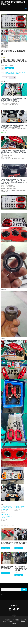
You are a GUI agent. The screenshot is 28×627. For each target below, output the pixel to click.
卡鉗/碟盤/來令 (15, 72)
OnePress (14, 623)
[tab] (5, 77)
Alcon (22, 72)
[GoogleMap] (14, 609)
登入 (2, 594)
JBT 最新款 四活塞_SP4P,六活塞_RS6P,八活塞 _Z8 (6, 516)
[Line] (10, 609)
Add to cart (10, 68)
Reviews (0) (12, 77)
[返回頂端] (14, 616)
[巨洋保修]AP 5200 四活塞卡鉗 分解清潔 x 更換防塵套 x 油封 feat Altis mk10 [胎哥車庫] (13, 152)
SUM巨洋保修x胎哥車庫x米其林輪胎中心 (13, 3)
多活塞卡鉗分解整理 (15, 73)
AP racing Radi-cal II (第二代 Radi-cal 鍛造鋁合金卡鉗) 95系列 (6, 507)
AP (24, 72)
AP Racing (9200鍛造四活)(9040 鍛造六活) (19, 506)
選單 (25, 8)
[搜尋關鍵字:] (11, 589)
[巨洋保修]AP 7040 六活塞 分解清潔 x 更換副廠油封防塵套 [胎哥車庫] (13, 99)
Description (5, 77)
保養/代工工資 (9, 72)
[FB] (18, 609)
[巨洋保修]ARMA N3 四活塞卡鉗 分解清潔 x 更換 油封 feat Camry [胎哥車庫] (14, 126)
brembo (3, 73)
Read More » (3, 107)
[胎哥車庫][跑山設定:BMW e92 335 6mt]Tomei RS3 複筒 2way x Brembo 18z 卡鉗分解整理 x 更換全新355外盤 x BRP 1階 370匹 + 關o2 (14, 182)
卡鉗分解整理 (8, 73)
